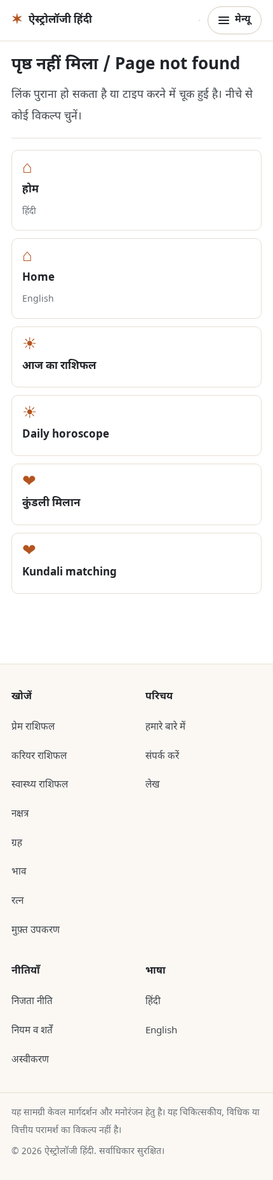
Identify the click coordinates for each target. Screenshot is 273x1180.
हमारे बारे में (165, 727)
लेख (152, 785)
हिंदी (153, 1001)
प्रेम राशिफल (33, 727)
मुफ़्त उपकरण (35, 930)
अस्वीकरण (30, 1060)
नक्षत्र (20, 814)
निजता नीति (32, 1001)
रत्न (17, 901)
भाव (18, 872)
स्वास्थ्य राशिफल (39, 785)
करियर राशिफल (39, 756)
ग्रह (16, 843)
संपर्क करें (162, 756)
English (161, 1030)
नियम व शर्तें (32, 1030)
